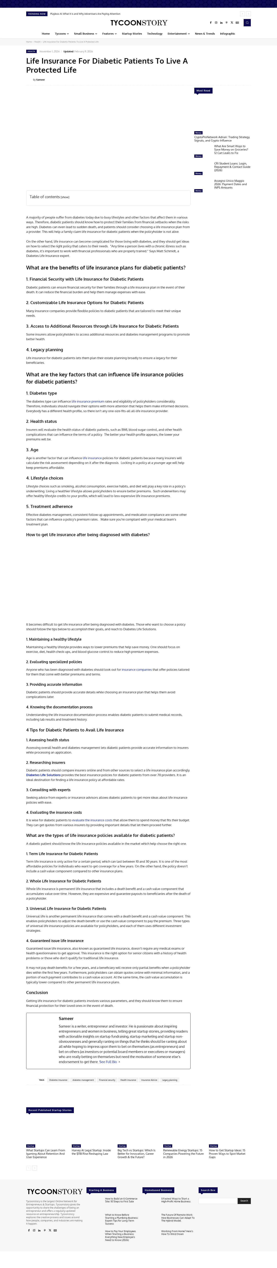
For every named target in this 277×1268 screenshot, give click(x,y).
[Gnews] (237, 22)
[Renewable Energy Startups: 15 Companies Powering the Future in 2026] (184, 1130)
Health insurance (128, 1080)
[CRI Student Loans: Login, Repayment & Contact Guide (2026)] (202, 169)
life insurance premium (88, 401)
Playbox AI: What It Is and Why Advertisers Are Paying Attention (85, 13)
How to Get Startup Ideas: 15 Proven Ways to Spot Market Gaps (227, 1154)
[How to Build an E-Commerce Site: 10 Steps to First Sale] (94, 1204)
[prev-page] (28, 1168)
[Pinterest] (226, 22)
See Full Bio (108, 1062)
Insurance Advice (149, 1080)
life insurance (92, 458)
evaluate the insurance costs (92, 820)
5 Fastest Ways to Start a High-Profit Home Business (176, 1200)
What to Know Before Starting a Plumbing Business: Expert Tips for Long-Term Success (121, 1219)
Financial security (107, 1080)
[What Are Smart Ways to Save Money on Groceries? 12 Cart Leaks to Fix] (202, 152)
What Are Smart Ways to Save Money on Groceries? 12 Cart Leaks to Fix (231, 149)
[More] (253, 79)
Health (37, 41)
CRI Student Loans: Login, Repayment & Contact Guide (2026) (232, 167)
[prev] (242, 13)
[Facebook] (210, 22)
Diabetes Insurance (58, 1080)
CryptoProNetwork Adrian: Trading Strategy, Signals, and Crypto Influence (222, 138)
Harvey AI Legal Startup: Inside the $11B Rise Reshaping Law (91, 1152)
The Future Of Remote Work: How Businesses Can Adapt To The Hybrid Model (178, 1217)
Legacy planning (169, 1080)
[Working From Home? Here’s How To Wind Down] (150, 1237)
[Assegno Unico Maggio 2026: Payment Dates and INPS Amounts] (202, 186)
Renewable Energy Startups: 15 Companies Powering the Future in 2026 (183, 1154)
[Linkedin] (221, 22)
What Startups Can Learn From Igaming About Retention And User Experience (45, 1154)
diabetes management (83, 1080)
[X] (232, 22)
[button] (247, 22)
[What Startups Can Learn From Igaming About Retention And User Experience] (47, 1130)
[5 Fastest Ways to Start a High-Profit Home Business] (150, 1204)
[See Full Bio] (119, 1061)
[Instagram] (216, 22)
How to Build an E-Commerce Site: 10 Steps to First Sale (121, 1200)
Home (29, 41)
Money (198, 132)
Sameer (40, 79)
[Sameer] (29, 79)
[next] (248, 13)
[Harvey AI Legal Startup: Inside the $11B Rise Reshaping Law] (93, 1130)
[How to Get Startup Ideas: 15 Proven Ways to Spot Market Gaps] (230, 1130)
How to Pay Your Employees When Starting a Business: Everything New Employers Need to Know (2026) (120, 1235)
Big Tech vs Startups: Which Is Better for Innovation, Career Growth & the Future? (136, 1154)
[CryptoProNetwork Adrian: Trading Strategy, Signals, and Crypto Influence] (222, 114)
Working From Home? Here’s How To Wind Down (177, 1233)
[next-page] (34, 1168)
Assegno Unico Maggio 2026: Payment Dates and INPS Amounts (230, 184)
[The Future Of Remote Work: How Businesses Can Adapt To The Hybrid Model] (150, 1220)
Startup (30, 1146)
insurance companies (137, 669)
